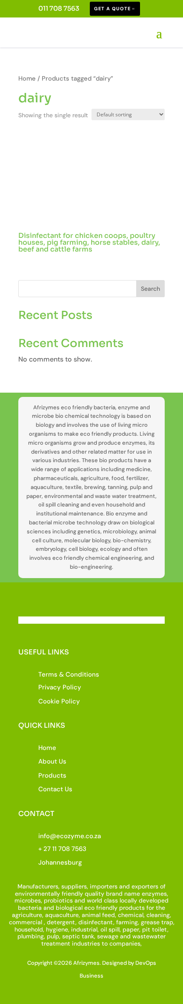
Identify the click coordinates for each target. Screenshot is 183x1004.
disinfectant (95, 922)
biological (69, 907)
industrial (84, 929)
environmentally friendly (49, 893)
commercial (25, 922)
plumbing (30, 936)
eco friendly (100, 907)
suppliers (74, 886)
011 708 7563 (58, 8)
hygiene (57, 929)
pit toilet (154, 929)
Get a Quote (112, 9)
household (28, 929)
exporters (145, 886)
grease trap (157, 922)
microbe (26, 900)
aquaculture (62, 915)
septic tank (78, 936)
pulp (53, 936)
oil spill (110, 929)
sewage (107, 936)
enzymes (154, 893)
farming (127, 922)
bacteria (30, 907)
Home (27, 78)
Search (150, 288)
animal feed (98, 915)
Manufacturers (37, 886)
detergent (61, 922)
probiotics (58, 900)
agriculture (27, 915)
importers (103, 886)
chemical (130, 915)
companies (124, 943)
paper (131, 929)
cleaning (158, 915)
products (132, 907)
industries (86, 943)
